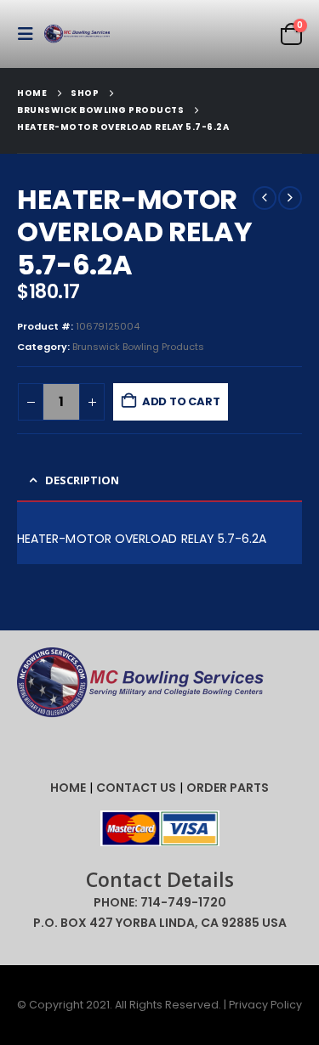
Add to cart (181, 401)
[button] (30, 34)
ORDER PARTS (227, 787)
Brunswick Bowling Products (138, 346)
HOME (68, 787)
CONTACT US (136, 787)
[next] (290, 198)
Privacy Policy (265, 1004)
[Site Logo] (78, 34)
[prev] (264, 198)
